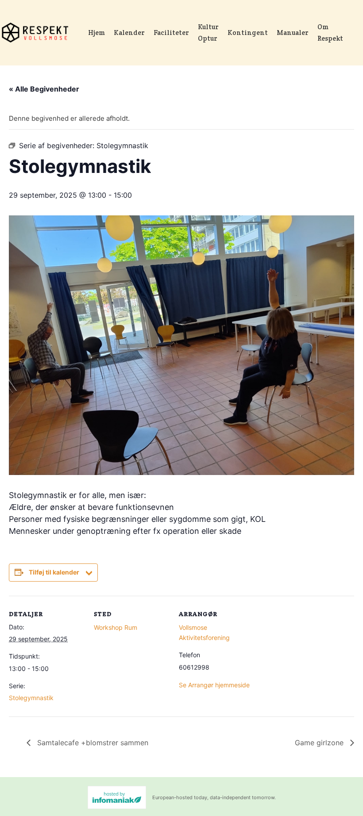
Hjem (96, 32)
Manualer (293, 32)
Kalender (129, 32)
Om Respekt (330, 32)
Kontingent (248, 32)
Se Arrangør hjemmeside (214, 685)
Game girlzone (320, 742)
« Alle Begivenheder (44, 88)
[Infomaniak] (117, 797)
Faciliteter (171, 32)
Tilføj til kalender (54, 572)
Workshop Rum (115, 627)
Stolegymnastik (31, 697)
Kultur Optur (208, 32)
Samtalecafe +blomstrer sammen (91, 742)
